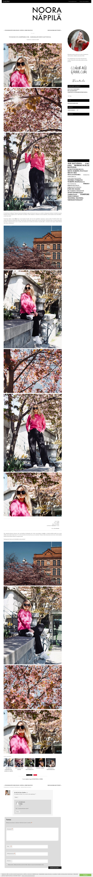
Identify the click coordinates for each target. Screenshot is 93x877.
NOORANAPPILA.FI (72, 176)
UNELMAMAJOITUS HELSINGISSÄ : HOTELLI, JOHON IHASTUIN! (18, 30)
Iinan (16, 218)
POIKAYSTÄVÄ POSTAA (74, 187)
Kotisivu (9, 860)
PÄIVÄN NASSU (74, 189)
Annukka (43, 533)
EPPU (70, 165)
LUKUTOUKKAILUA (75, 169)
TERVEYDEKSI (73, 196)
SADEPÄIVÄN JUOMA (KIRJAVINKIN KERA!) (77, 92)
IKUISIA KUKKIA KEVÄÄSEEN (55, 30)
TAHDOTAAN (72, 194)
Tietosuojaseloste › (72, 1)
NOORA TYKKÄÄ (75, 180)
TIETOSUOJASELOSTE (73, 103)
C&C (87, 163)
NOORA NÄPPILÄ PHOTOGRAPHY (74, 178)
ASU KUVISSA (35, 779)
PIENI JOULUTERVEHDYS (73, 89)
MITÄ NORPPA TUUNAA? (78, 171)
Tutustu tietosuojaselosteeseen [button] (28, 875)
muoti (37, 39)
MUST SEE (72, 173)
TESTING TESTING (75, 198)
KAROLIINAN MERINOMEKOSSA (51, 768)
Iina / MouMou (23, 792)
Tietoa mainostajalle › (84, 1)
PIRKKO (86, 184)
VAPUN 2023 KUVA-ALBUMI (19, 768)
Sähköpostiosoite (11, 853)
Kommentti (10, 829)
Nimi (9, 846)
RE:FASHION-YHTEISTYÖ (76, 191)
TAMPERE (84, 194)
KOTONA (72, 167)
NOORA (21, 804)
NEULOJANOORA (74, 175)
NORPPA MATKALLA (76, 182)
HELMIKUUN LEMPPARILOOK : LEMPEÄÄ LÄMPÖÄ (8, 769)
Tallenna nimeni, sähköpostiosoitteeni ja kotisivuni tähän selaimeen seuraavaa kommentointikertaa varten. (26, 864)
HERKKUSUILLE (81, 165)
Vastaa (16, 797)
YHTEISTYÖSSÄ (74, 200)
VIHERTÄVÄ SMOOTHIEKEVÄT (30, 768)
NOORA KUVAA (86, 174)
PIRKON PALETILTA (73, 185)
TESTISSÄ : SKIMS (40, 768)
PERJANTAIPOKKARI (72, 183)
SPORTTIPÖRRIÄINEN (75, 192)
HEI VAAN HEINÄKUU (72, 90)
